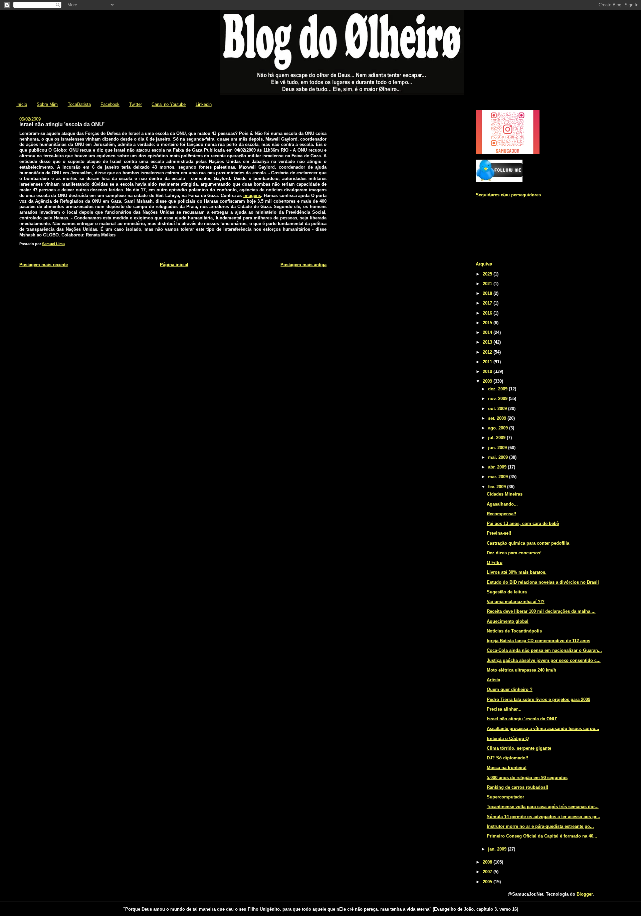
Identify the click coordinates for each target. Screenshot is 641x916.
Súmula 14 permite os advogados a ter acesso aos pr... (543, 816)
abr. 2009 (498, 467)
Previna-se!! (499, 533)
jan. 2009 (498, 849)
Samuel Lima (53, 244)
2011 (488, 361)
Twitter (135, 104)
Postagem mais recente (43, 264)
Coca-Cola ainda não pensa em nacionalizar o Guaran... (544, 650)
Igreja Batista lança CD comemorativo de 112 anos (538, 640)
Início (21, 104)
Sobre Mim (47, 104)
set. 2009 (497, 418)
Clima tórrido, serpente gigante (519, 748)
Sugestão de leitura (507, 591)
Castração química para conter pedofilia (528, 543)
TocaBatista (79, 104)
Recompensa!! (501, 513)
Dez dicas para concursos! (514, 552)
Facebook (110, 104)
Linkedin (204, 104)
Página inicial (174, 264)
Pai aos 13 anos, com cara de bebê (523, 523)
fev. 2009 (497, 486)
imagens (252, 195)
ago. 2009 (498, 427)
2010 (488, 371)
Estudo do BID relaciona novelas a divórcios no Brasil (543, 582)
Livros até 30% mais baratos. (517, 572)
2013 (488, 342)
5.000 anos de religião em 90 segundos (527, 777)
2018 (488, 293)
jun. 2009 (498, 447)
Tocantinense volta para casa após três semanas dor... (543, 806)
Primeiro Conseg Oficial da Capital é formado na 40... (542, 836)
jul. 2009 (497, 437)
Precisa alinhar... (504, 709)
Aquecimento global (507, 621)
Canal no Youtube (169, 104)
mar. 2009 (498, 476)
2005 (488, 881)
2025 (488, 274)
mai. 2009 (498, 457)
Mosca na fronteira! (506, 767)
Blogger (585, 894)
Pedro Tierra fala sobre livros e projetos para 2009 (538, 699)
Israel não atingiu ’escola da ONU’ (522, 718)
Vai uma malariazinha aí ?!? (516, 601)
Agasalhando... (502, 504)
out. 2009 (498, 408)
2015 (488, 322)
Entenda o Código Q (508, 738)
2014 (488, 332)
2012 (488, 352)
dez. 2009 (498, 388)
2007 (488, 871)
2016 (488, 313)
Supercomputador (505, 796)
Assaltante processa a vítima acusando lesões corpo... (543, 728)
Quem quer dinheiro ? (509, 689)
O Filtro (494, 562)
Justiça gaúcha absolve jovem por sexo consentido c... (544, 660)
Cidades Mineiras (504, 494)
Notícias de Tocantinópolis (514, 630)
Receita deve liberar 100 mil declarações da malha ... (541, 611)
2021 (488, 283)
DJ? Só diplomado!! (507, 757)
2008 (488, 862)
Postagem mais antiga (303, 264)
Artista (493, 679)
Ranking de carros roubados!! (517, 787)
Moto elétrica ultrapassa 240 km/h (521, 670)
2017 (488, 303)
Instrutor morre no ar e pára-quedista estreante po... (540, 826)
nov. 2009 (498, 398)
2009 (488, 381)
